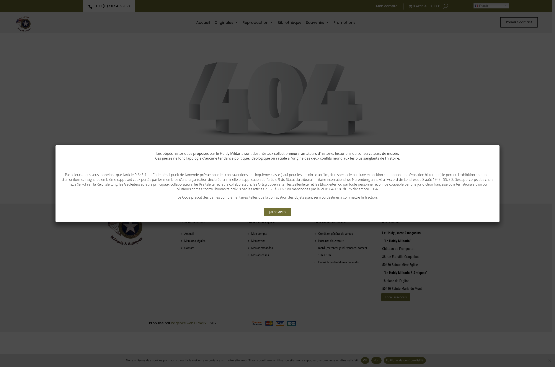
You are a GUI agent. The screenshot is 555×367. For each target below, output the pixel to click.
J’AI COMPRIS (277, 212)
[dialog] (277, 183)
